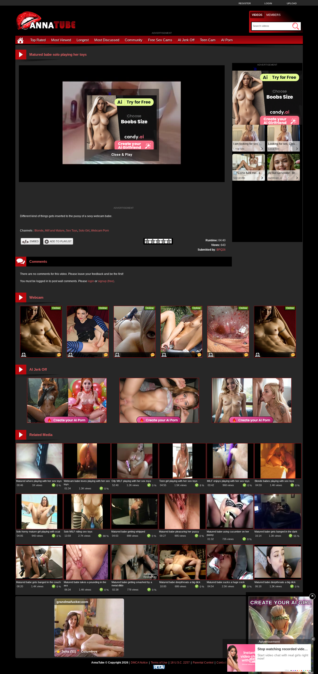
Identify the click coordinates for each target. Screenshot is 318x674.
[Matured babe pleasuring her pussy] (182, 528)
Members (273, 15)
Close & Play (121, 154)
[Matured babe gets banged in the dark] (277, 528)
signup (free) (106, 281)
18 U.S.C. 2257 (180, 662)
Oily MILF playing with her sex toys (131, 481)
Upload (292, 3)
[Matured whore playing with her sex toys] (39, 477)
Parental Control (203, 662)
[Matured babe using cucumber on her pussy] (230, 528)
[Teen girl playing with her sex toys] (182, 477)
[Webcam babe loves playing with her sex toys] (87, 477)
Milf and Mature (54, 230)
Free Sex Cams (160, 40)
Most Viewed (61, 40)
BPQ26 (221, 249)
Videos (257, 15)
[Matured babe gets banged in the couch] (39, 578)
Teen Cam (208, 40)
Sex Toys (71, 230)
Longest (83, 40)
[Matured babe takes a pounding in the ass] (87, 578)
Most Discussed (106, 40)
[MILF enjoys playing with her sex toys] (230, 477)
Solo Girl (84, 230)
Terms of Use (159, 662)
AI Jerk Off (186, 40)
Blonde (39, 230)
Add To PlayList (61, 241)
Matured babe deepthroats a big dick (179, 582)
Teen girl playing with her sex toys (178, 481)
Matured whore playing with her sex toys (39, 481)
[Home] (21, 40)
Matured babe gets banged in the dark (275, 531)
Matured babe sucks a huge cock (226, 582)
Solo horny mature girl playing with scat (38, 531)
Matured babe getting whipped (128, 531)
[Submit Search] (295, 26)
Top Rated (38, 40)
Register (245, 3)
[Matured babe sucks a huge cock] (230, 578)
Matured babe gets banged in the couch (38, 582)
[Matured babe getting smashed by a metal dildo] (135, 578)
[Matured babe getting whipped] (134, 528)
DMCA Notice (139, 662)
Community (133, 40)
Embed (34, 241)
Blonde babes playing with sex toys (274, 481)
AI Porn (227, 40)
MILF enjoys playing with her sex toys (228, 481)
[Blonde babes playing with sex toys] (278, 477)
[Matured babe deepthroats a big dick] (182, 578)
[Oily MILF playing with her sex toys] (135, 477)
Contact (221, 662)
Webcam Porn (100, 230)
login (91, 281)
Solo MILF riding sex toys (78, 531)
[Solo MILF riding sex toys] (87, 528)
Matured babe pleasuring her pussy (179, 531)
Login (268, 3)
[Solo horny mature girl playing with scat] (39, 528)
